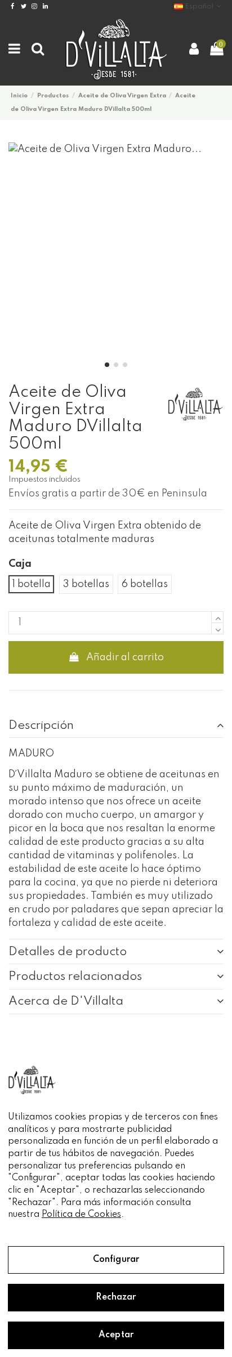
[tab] (116, 725)
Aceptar (116, 1335)
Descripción (41, 725)
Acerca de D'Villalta (65, 1001)
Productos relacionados (75, 976)
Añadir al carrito (125, 657)
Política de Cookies (81, 1214)
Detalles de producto (67, 952)
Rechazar (116, 1297)
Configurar (116, 1259)
